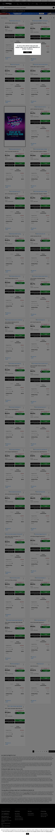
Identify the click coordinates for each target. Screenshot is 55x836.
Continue (27, 52)
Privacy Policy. (49, 831)
